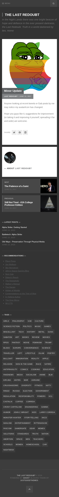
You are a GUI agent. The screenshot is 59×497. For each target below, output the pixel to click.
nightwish (8, 450)
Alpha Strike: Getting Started (14, 227)
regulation (9, 396)
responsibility (26, 396)
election (27, 391)
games (47, 326)
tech (21, 332)
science (46, 348)
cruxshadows (10, 385)
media (20, 375)
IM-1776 (9, 303)
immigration (22, 359)
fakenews (8, 375)
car (45, 444)
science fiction (11, 326)
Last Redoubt (11, 96)
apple (46, 359)
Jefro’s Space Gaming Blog (17, 271)
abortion (8, 439)
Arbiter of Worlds (12, 290)
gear (32, 428)
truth (35, 434)
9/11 (50, 396)
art (17, 337)
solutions (8, 434)
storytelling (31, 418)
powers (41, 396)
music (38, 326)
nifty (48, 385)
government (42, 391)
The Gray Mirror (12, 300)
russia (16, 391)
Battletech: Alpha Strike (12, 234)
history (31, 332)
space (19, 439)
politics (27, 326)
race (38, 364)
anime (42, 375)
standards (23, 434)
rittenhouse (40, 423)
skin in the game (24, 364)
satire (47, 364)
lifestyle (30, 353)
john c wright (21, 412)
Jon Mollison (10, 264)
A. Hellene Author (12, 297)
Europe (17, 348)
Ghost (26, 478)
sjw (30, 321)
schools (7, 444)
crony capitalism (12, 407)
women (19, 444)
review (35, 337)
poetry (51, 353)
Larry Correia (47, 412)
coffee (19, 402)
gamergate (20, 428)
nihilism (7, 423)
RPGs (6, 343)
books (25, 337)
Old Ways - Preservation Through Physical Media (23, 242)
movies (46, 337)
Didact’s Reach (11, 277)
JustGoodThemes (29, 480)
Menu (7, 3)
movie (26, 343)
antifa (17, 380)
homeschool (33, 444)
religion (7, 364)
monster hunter (12, 418)
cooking (35, 369)
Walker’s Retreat (12, 284)
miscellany (9, 332)
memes (41, 428)
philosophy (18, 321)
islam (41, 353)
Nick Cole (9, 274)
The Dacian (10, 287)
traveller (8, 353)
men (28, 439)
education (48, 369)
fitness (39, 385)
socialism (31, 375)
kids (34, 412)
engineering (31, 407)
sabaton (7, 337)
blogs (6, 348)
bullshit (7, 359)
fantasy (16, 343)
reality (35, 359)
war (26, 380)
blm (51, 375)
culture (39, 321)
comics (24, 369)
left (20, 353)
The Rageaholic (12, 281)
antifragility (10, 369)
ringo (6, 391)
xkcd (44, 418)
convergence (31, 348)
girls (6, 321)
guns (50, 332)
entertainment (23, 423)
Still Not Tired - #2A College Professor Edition (19, 203)
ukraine (35, 380)
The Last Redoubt (22, 15)
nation (45, 434)
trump (48, 343)
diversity (26, 385)
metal (42, 332)
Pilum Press (10, 261)
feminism (37, 343)
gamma (44, 407)
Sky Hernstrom (11, 268)
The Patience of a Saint (16, 186)
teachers (38, 439)
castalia (7, 402)
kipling (7, 380)
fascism (7, 428)
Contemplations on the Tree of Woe (20, 293)
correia (30, 402)
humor (6, 412)
